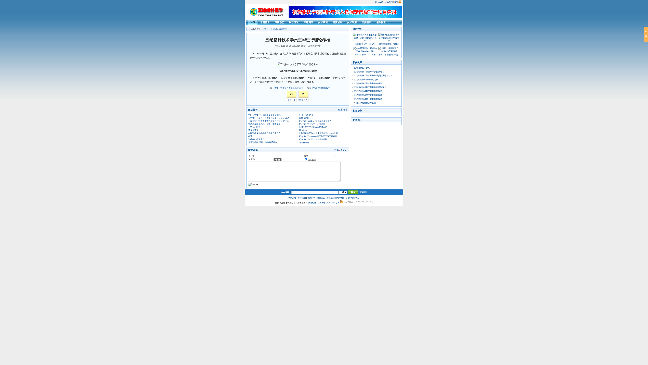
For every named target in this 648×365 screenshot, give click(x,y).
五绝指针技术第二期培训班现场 (368, 95)
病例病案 (366, 22)
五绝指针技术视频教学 (320, 88)
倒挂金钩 (303, 130)
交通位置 (350, 198)
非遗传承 (265, 22)
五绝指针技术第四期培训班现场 (368, 83)
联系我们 (331, 198)
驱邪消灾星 (304, 118)
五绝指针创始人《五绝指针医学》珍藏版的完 (268, 118)
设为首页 (389, 2)
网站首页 (292, 198)
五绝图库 (308, 22)
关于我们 (302, 198)
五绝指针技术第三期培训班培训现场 (370, 87)
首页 (252, 22)
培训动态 (283, 29)
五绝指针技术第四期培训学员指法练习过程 (373, 75)
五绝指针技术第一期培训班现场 (368, 99)
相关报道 (381, 22)
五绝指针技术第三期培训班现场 (313, 139)
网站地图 (340, 198)
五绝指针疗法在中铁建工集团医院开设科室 (318, 136)
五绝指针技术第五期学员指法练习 (287, 88)
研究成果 (337, 22)
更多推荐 (342, 109)
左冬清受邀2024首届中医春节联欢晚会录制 (318, 133)
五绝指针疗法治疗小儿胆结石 (312, 124)
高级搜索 (363, 192)
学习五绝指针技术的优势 (365, 103)
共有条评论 (340, 150)
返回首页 (303, 100)
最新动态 (279, 22)
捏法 (250, 136)
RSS (396, 2)
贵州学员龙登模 (306, 115)
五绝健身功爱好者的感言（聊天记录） (265, 124)
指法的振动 (304, 142)
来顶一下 (292, 100)
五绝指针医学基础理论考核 (366, 79)
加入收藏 (379, 2)
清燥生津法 (253, 130)
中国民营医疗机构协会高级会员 (313, 127)
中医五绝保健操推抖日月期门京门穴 (264, 133)
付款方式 (321, 198)
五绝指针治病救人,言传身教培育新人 (315, 121)
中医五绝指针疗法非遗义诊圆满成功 (264, 115)
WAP (357, 198)
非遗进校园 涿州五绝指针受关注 (262, 142)
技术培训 (323, 22)
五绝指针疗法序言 (256, 139)
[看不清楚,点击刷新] (277, 159)
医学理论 (294, 22)
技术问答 (311, 198)
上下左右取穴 (254, 127)
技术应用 (352, 22)
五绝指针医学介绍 (362, 68)
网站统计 (312, 203)
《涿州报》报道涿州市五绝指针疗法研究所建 (268, 121)
